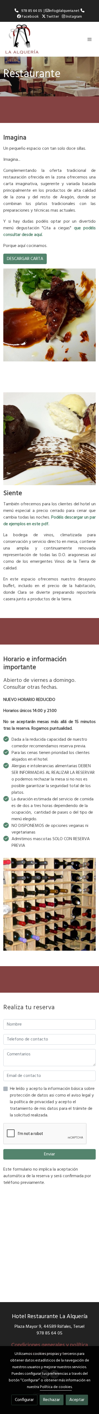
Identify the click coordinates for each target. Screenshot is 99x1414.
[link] (22, 39)
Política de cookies (56, 1387)
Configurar (24, 1400)
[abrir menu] (90, 39)
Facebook (30, 17)
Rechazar (51, 1400)
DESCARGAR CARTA (25, 258)
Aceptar (76, 1400)
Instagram (73, 17)
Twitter (52, 17)
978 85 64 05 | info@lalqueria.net (49, 11)
